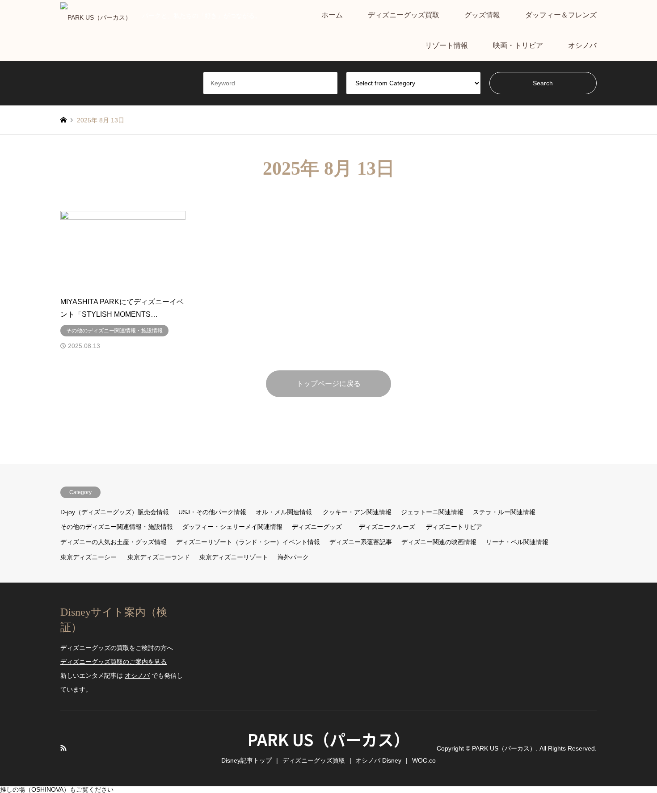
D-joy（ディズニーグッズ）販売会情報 (114, 512)
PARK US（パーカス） (329, 739)
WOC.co (424, 760)
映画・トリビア (518, 45)
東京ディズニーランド (158, 557)
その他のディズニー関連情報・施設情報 (116, 526)
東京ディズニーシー (88, 557)
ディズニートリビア (454, 526)
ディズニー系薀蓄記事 (360, 541)
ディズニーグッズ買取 (403, 15)
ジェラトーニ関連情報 (432, 512)
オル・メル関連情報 (284, 512)
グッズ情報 (482, 15)
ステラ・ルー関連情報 (504, 512)
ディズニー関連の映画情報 (438, 541)
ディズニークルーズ (387, 526)
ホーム (332, 15)
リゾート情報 (446, 45)
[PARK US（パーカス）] (95, 15)
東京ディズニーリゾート (233, 557)
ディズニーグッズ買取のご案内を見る (113, 661)
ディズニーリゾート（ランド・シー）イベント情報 (248, 541)
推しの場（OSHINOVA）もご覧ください (57, 789)
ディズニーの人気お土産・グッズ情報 (113, 541)
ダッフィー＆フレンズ (561, 15)
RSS (63, 748)
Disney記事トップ (246, 760)
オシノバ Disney (378, 760)
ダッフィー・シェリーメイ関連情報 (232, 526)
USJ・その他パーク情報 (212, 512)
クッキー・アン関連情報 (357, 512)
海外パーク (293, 557)
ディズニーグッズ (317, 526)
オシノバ (582, 45)
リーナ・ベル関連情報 (517, 541)
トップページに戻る (328, 383)
